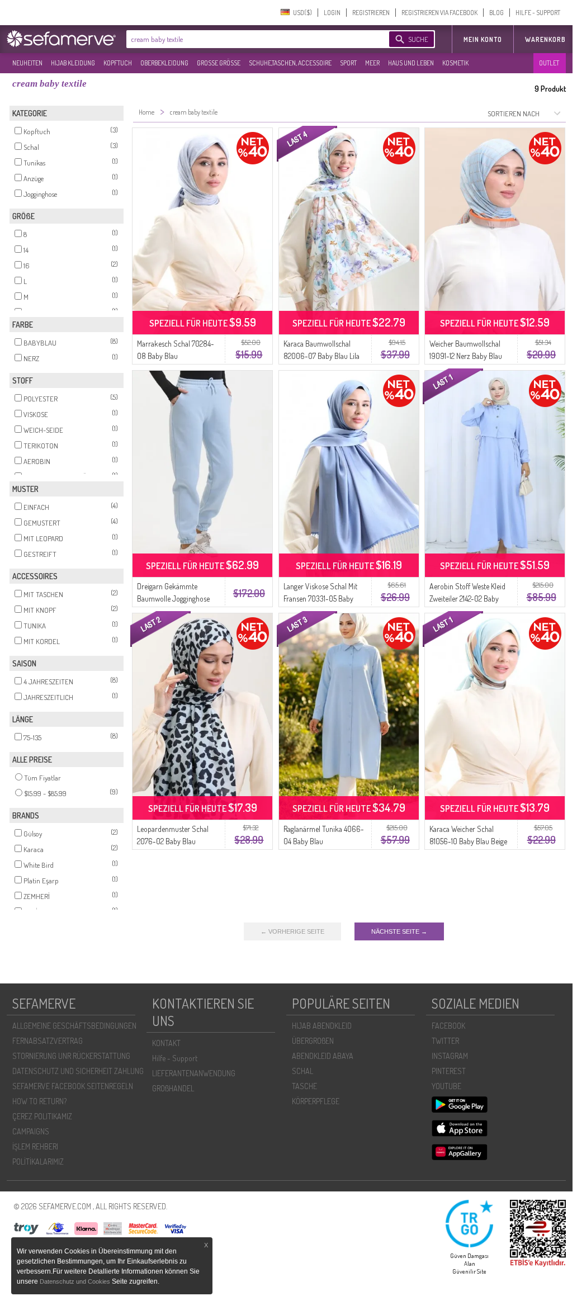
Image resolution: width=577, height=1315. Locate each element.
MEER (372, 63)
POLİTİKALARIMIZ (38, 1161)
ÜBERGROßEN (313, 1041)
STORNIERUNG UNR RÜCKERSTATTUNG (71, 1056)
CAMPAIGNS (30, 1131)
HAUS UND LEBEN (411, 63)
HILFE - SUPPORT (537, 12)
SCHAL (302, 1071)
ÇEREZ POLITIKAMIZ (42, 1116)
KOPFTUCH (117, 63)
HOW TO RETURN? (39, 1101)
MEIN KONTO (483, 39)
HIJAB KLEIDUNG (73, 63)
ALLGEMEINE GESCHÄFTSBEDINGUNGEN (74, 1025)
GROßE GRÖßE (218, 63)
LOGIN (332, 12)
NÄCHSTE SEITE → (399, 931)
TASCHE (304, 1086)
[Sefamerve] (64, 38)
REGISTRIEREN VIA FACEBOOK (439, 12)
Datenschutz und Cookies (76, 1281)
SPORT (348, 63)
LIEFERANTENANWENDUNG (193, 1073)
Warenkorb (545, 39)
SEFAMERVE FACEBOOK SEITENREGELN (72, 1086)
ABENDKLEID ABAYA (322, 1056)
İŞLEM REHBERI (35, 1146)
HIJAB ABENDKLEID (322, 1025)
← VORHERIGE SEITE (292, 931)
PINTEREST (449, 1071)
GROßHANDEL (173, 1088)
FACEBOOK (448, 1025)
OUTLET (549, 63)
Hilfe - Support (174, 1058)
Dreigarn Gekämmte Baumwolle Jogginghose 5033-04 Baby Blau (173, 598)
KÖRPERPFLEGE (315, 1101)
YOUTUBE (446, 1086)
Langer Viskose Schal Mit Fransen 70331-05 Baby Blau (320, 598)
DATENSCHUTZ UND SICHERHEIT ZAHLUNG (78, 1071)
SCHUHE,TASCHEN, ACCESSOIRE (290, 63)
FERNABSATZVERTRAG (47, 1041)
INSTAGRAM (450, 1056)
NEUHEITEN (27, 63)
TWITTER (445, 1041)
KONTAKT (166, 1043)
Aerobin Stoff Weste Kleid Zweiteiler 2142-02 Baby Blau (467, 598)
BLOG (496, 12)
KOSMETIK (455, 63)
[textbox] (248, 39)
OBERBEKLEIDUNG (164, 63)
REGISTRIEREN (371, 12)
